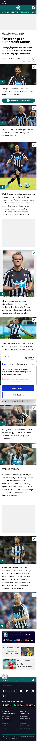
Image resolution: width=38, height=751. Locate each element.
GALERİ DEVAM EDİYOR (20, 100)
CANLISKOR (4, 2)
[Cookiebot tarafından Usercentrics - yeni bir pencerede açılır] (25, 358)
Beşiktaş (14, 12)
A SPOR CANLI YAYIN (8, 713)
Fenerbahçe (24, 12)
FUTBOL (22, 721)
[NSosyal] (33, 691)
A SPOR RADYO (6, 716)
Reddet (7, 357)
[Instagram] (15, 691)
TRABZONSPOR (24, 718)
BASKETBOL (23, 723)
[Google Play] (18, 640)
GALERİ (4, 726)
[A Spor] (18, 7)
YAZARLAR (5, 723)
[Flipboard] (27, 691)
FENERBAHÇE (23, 716)
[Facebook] (4, 691)
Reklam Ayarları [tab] (22, 364)
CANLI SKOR (6, 721)
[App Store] (7, 640)
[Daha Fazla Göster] (34, 60)
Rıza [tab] (3, 364)
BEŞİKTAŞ (22, 711)
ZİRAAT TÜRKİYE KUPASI (27, 726)
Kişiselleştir (17, 395)
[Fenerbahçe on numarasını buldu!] (18, 74)
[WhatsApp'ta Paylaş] (29, 60)
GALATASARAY (24, 713)
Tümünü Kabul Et (18, 388)
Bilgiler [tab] (11, 364)
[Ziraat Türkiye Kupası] (33, 7)
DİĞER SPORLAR (24, 728)
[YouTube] (21, 691)
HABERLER (5, 718)
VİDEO (4, 728)
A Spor (4, 33)
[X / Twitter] (9, 691)
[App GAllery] (29, 640)
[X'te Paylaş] (24, 60)
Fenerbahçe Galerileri (15, 33)
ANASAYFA (5, 711)
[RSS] (4, 696)
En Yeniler (5, 12)
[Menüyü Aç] (2, 7)
